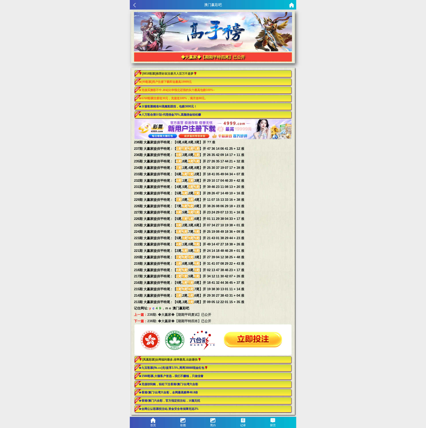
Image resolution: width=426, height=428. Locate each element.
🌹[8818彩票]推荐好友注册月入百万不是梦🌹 (168, 73)
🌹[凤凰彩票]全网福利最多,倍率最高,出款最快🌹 (170, 359)
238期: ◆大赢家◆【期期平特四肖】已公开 (179, 321)
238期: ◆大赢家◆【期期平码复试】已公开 (179, 314)
